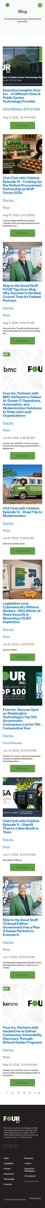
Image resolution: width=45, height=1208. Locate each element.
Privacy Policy (35, 1198)
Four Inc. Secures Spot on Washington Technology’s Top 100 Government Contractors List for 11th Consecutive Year (21, 719)
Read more (22, 125)
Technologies (9, 1179)
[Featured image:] (22, 85)
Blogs (6, 207)
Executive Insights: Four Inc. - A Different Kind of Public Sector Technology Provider (22, 95)
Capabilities (9, 1163)
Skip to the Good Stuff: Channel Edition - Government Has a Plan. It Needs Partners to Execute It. (21, 927)
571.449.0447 (30, 1176)
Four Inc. (8, 200)
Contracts (8, 1184)
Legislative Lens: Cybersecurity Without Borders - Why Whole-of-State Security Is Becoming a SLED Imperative (22, 612)
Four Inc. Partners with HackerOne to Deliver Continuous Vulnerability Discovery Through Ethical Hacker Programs (22, 1034)
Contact (27, 1163)
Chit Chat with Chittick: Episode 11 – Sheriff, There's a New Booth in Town (21, 826)
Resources (28, 1158)
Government (9, 1174)
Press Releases (12, 743)
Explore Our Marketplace (29, 1170)
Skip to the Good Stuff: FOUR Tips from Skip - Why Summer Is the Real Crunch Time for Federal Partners (22, 293)
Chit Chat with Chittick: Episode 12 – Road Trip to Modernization (22, 512)
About (6, 1158)
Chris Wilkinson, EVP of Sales (21, 108)
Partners (7, 1169)
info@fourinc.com (31, 1181)
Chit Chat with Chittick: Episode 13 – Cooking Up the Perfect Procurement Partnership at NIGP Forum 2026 (22, 185)
